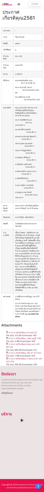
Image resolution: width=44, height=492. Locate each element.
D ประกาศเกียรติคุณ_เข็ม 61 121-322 (25, 353)
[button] (19, 4)
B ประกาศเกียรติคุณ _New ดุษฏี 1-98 (25, 338)
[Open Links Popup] (38, 486)
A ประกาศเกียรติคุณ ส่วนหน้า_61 (23, 332)
